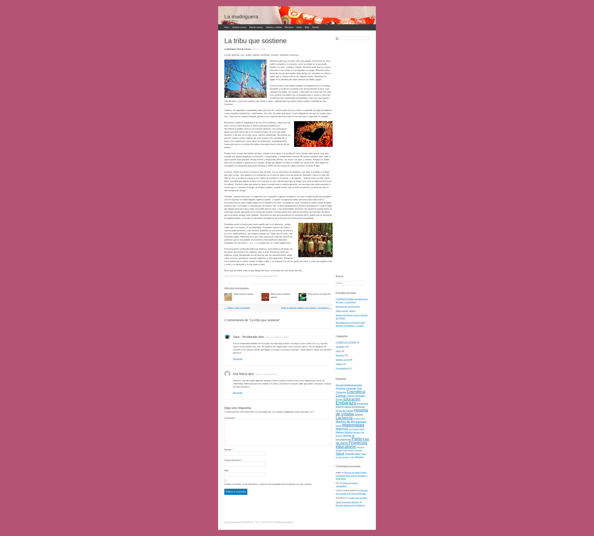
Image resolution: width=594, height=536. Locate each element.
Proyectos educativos (351, 444)
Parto (357, 438)
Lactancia (344, 418)
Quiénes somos (239, 27)
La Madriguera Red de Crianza (237, 49)
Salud (340, 453)
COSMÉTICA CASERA (346, 342)
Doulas (339, 399)
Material (339, 426)
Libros (299, 27)
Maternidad (268, 276)
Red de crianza (256, 27)
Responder (238, 359)
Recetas (351, 450)
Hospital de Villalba (352, 412)
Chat (359, 388)
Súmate (315, 27)
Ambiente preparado (346, 388)
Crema (341, 395)
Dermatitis (360, 395)
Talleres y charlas (274, 27)
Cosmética (356, 391)
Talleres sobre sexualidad (237, 308)
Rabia (345, 450)
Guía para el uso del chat (319, 293)
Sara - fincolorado (245, 336)
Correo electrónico (233, 460)
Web (226, 470)
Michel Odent (354, 429)
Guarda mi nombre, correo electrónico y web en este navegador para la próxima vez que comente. (268, 484)
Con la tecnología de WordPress (238, 522)
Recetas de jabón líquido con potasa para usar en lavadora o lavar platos (351, 475)
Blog (307, 27)
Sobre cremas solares (243, 293)
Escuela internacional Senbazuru (350, 505)
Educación (351, 399)
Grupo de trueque (344, 410)
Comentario (230, 418)
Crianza (350, 395)
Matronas (342, 428)
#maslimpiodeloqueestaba (349, 385)
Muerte (362, 429)
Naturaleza (357, 432)
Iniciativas (340, 347)
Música (348, 432)
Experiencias (358, 406)
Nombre (228, 450)
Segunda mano (352, 453)
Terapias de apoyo (343, 457)
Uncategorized (342, 368)
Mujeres (340, 432)
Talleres (339, 364)
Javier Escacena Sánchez (347, 502)
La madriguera (241, 16)
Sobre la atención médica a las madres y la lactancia (306, 308)
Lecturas (356, 418)
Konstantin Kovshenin (283, 522)
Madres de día (345, 421)
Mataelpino (360, 421)
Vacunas (359, 457)
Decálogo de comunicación (348, 306)
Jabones (359, 414)
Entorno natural (343, 406)
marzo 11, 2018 (258, 49)
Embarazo (346, 402)
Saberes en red (246, 276)
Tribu (276, 276)
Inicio (226, 27)
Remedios (358, 450)
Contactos (341, 392)
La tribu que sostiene (357, 498)
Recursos (289, 27)
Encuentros (362, 403)
